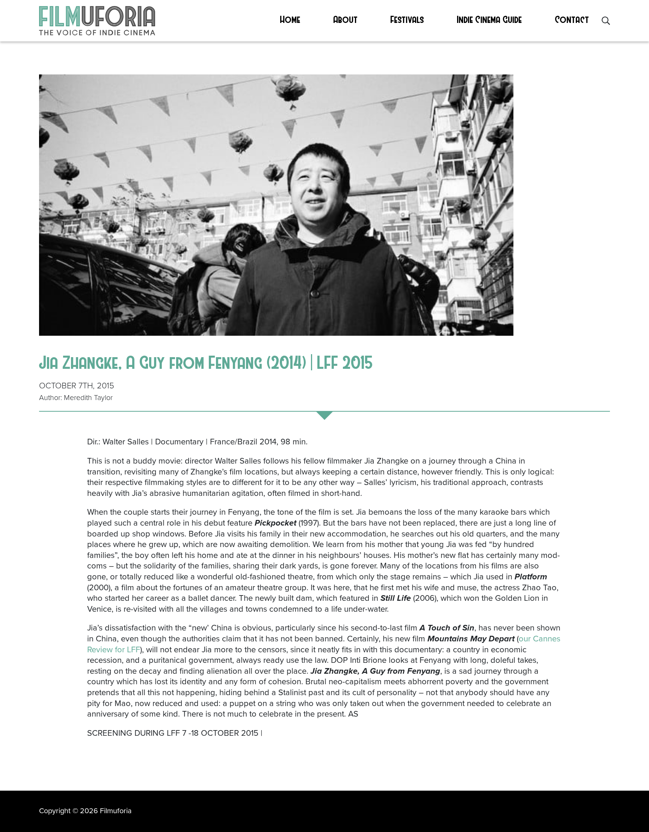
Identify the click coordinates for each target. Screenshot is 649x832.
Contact (572, 19)
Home (290, 19)
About (346, 19)
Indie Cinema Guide (489, 19)
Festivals (407, 19)
